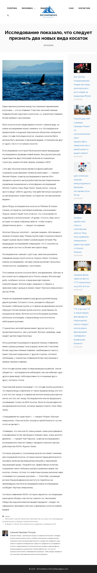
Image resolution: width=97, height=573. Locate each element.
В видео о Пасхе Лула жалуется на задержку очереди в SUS (30, 524)
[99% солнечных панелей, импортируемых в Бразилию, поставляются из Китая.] (82, 170)
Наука (7, 516)
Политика (12, 8)
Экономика (27, 8)
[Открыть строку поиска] (8, 15)
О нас (71, 8)
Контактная (84, 8)
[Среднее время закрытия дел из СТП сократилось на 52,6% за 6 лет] (82, 269)
